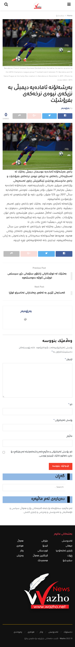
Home (69, 16)
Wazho (63, 639)
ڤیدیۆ (45, 546)
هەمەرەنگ (43, 561)
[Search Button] (68, 487)
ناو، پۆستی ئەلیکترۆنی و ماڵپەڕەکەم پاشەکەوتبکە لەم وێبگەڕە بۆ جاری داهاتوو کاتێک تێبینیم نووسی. (41, 454)
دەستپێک (68, 632)
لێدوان (68, 359)
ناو (70, 404)
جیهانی (69, 546)
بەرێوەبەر (65, 108)
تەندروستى (67, 541)
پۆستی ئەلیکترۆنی (63, 420)
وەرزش (20, 556)
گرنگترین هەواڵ (40, 556)
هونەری (20, 546)
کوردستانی (43, 551)
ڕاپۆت (69, 556)
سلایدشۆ (60, 16)
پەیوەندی (18, 632)
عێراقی (44, 541)
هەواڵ (20, 541)
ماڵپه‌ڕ (69, 436)
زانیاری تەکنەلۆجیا (64, 551)
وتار (22, 551)
